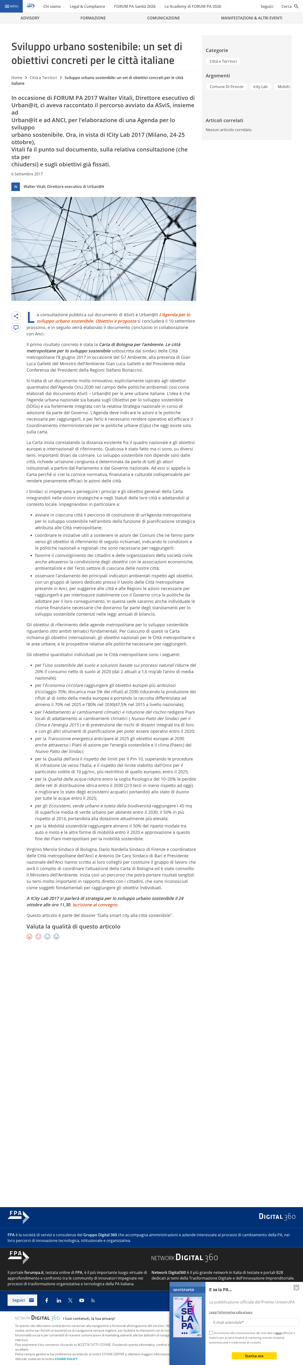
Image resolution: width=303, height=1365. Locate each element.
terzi (278, 1333)
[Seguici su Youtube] (82, 1300)
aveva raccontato (69, 105)
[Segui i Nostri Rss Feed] (93, 1300)
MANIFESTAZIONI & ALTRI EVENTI (251, 18)
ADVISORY (30, 18)
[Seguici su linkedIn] (59, 1300)
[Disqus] (151, 1012)
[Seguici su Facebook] (46, 1300)
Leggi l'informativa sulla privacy (230, 1312)
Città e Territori (43, 77)
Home (16, 77)
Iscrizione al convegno (94, 904)
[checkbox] (211, 1333)
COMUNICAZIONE (163, 18)
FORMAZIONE (93, 18)
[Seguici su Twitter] (70, 1300)
